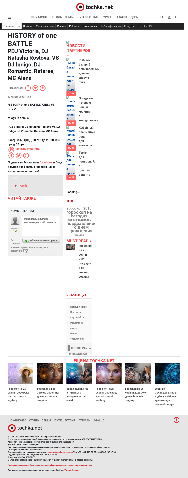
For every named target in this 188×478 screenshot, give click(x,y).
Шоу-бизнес (40, 17)
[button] (169, 17)
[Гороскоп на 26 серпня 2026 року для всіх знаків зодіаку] (70, 247)
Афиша (122, 17)
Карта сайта (77, 317)
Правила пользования (18, 465)
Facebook (46, 162)
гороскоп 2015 (79, 208)
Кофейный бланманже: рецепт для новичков (87, 136)
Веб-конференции (111, 26)
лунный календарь (79, 220)
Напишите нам (78, 306)
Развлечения (90, 26)
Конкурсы (129, 26)
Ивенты (61, 26)
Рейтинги (74, 26)
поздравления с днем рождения (81, 227)
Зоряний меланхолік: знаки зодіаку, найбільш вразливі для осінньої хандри (166, 396)
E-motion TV (145, 26)
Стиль (57, 17)
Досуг (135, 17)
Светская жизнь (45, 26)
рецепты (79, 235)
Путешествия (88, 17)
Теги (70, 201)
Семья (70, 17)
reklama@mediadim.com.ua (60, 452)
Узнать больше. (71, 470)
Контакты (76, 312)
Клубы (23, 185)
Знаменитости (12, 26)
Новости (27, 26)
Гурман (107, 17)
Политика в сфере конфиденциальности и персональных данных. (61, 465)
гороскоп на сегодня (79, 214)
